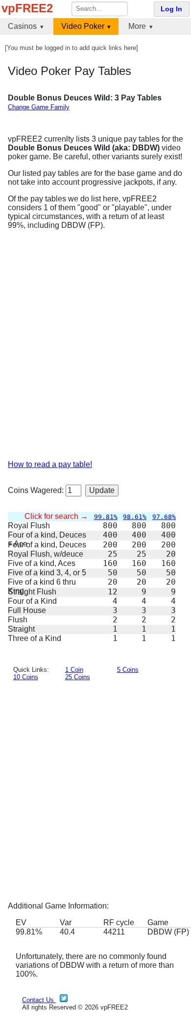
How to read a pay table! (50, 464)
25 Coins (77, 677)
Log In (171, 9)
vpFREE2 (27, 8)
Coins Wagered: (37, 490)
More (137, 26)
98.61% (134, 516)
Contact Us (39, 1000)
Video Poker (82, 26)
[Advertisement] (95, 348)
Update (102, 490)
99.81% (106, 516)
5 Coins (128, 669)
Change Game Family (39, 107)
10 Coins (25, 677)
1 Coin (74, 669)
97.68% (164, 516)
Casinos (22, 26)
